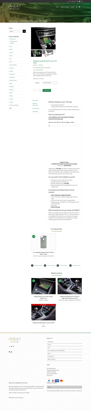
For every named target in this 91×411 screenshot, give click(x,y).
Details (43, 284)
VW (10, 108)
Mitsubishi (12, 77)
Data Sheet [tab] (35, 111)
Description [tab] (35, 100)
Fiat (10, 58)
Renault (11, 89)
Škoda (11, 96)
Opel (11, 83)
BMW (11, 49)
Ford (11, 61)
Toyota (11, 102)
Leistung (37, 82)
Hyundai (12, 68)
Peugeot (12, 86)
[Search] (76, 7)
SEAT (11, 92)
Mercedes (12, 74)
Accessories (13, 39)
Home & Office (13, 65)
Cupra (11, 55)
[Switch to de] (67, 1)
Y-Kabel (12, 43)
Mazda (11, 71)
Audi (11, 46)
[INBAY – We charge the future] (15, 5)
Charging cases (13, 41)
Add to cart (47, 90)
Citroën (11, 52)
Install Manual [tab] (35, 108)
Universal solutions (14, 105)
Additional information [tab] (35, 104)
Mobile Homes (13, 80)
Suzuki (11, 99)
